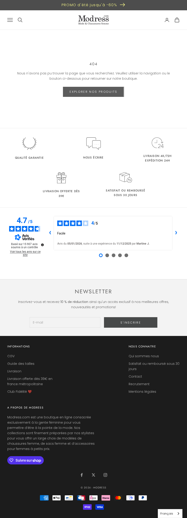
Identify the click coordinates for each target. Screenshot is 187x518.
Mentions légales (142, 391)
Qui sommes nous (144, 356)
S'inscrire (130, 322)
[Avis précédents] (50, 233)
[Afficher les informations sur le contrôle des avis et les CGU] (42, 245)
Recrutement (139, 384)
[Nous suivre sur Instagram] (105, 475)
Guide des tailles (20, 363)
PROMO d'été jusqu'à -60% (89, 5)
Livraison (14, 371)
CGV (11, 356)
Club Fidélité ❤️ (19, 391)
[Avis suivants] (176, 233)
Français (166, 513)
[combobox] (170, 513)
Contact (135, 376)
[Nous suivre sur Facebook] (81, 475)
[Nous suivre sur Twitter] (93, 475)
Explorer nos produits (93, 92)
